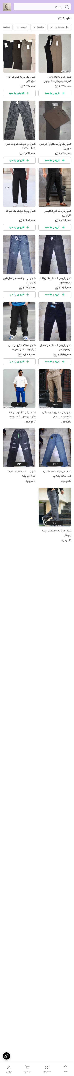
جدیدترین (59, 27)
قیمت (24, 27)
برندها (40, 27)
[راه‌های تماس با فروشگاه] (6, 1056)
